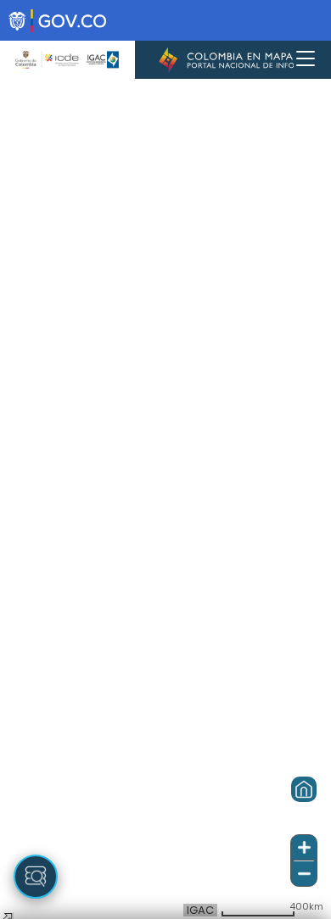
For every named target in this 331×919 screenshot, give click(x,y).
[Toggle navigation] (306, 60)
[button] (304, 789)
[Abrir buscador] (36, 877)
